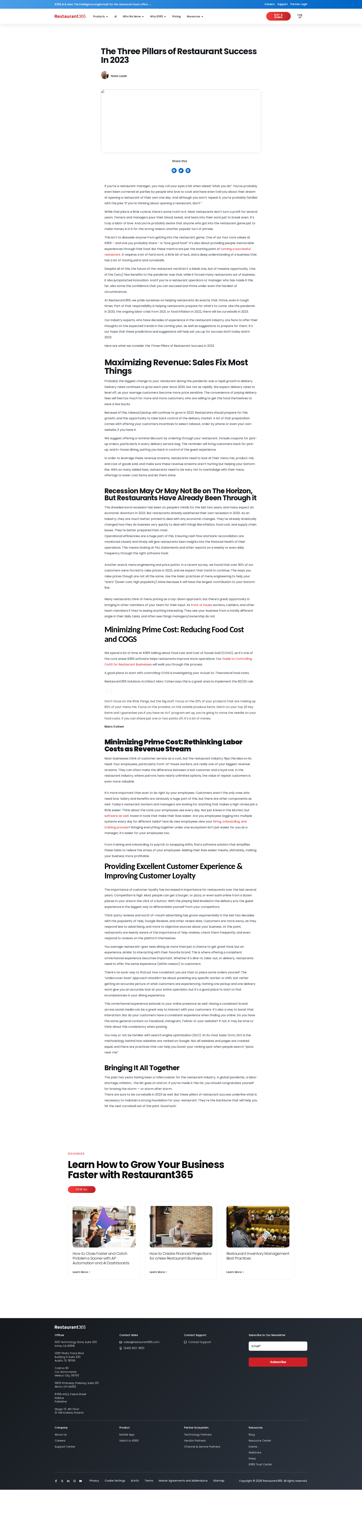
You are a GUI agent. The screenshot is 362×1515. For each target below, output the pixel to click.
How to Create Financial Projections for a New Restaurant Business (180, 1256)
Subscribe (278, 1362)
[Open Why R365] (165, 16)
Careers (269, 4)
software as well (116, 816)
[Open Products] (107, 16)
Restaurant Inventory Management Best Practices (257, 1256)
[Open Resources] (202, 16)
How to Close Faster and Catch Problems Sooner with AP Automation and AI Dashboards (101, 1258)
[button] (174, 170)
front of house (201, 605)
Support (283, 4)
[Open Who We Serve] (143, 16)
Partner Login (299, 4)
